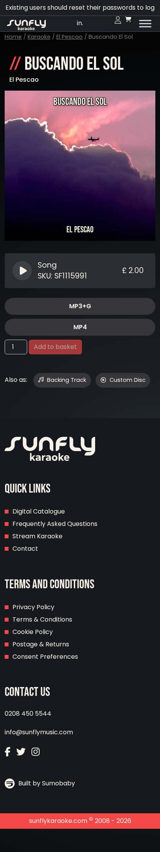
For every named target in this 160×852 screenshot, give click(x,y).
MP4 (80, 327)
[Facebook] (7, 752)
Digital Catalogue (38, 511)
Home (13, 37)
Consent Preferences (45, 656)
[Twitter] (21, 752)
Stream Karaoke (37, 536)
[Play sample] (23, 270)
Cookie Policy (32, 631)
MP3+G (80, 306)
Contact (25, 548)
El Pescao (69, 37)
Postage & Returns (40, 644)
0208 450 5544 (28, 713)
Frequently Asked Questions (54, 523)
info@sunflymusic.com (39, 732)
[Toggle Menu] (145, 23)
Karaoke (39, 37)
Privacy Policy (33, 607)
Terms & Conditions (42, 619)
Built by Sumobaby (46, 783)
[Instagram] (35, 752)
